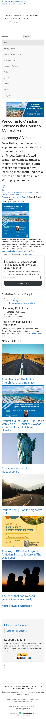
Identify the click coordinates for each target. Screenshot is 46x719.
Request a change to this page (14, 692)
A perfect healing (12, 298)
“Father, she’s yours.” (14, 300)
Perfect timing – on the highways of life (22, 511)
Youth (6, 72)
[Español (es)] (7, 30)
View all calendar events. (12, 251)
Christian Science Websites (23, 715)
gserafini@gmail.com (23, 709)
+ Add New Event (28, 251)
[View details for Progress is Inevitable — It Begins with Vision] (25, 109)
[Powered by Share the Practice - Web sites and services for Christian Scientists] (23, 714)
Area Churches (9, 60)
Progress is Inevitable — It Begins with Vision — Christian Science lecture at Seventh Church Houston (23, 425)
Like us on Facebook (17, 625)
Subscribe (23, 283)
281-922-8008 (27, 254)
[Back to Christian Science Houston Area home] (14, 1)
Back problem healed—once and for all (21, 303)
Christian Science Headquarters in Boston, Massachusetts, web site (23, 700)
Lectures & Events (11, 66)
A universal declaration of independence (17, 469)
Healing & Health (10, 48)
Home (6, 42)
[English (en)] (7, 3)
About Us (7, 78)
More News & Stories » (17, 606)
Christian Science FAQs (12, 54)
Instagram (7, 95)
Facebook (7, 84)
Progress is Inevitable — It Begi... (14, 197)
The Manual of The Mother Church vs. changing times (18, 380)
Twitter (6, 89)
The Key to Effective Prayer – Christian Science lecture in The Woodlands (21, 554)
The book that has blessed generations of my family (18, 597)
